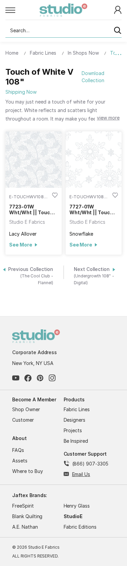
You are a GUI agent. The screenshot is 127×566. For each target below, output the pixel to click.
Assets (19, 460)
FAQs (18, 450)
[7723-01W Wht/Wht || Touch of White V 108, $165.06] (33, 159)
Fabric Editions (80, 527)
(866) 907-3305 (90, 464)
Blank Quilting (27, 516)
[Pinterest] (40, 378)
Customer (23, 420)
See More (20, 245)
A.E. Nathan (25, 527)
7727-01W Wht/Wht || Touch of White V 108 (91, 209)
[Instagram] (52, 378)
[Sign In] (118, 9)
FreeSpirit (23, 506)
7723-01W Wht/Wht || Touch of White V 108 (31, 209)
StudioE (73, 516)
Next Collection (94, 276)
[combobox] (63, 30)
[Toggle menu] (22, 10)
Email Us (81, 474)
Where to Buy (27, 471)
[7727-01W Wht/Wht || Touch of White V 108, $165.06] (94, 159)
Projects (73, 430)
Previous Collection (30, 276)
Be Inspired (76, 441)
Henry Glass (77, 506)
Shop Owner (26, 409)
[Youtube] (15, 378)
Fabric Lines (77, 409)
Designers (75, 420)
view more (108, 118)
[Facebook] (27, 378)
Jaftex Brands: (29, 495)
